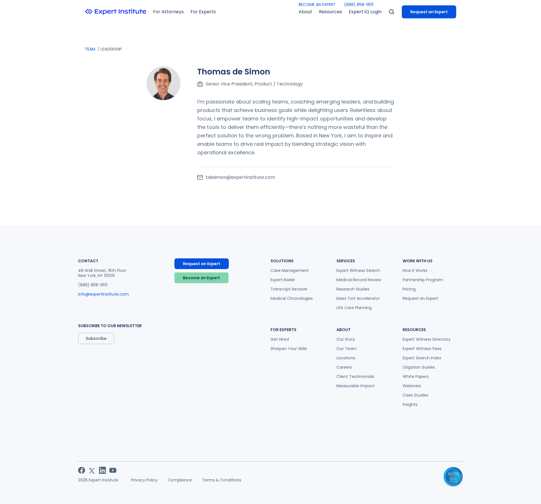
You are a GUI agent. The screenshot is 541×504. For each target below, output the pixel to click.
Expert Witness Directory (427, 339)
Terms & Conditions (221, 480)
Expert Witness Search (358, 270)
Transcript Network (288, 289)
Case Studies (415, 395)
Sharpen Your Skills (288, 348)
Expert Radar (282, 279)
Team (90, 49)
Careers (344, 367)
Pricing (409, 289)
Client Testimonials (355, 376)
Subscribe (96, 338)
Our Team (346, 348)
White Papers (416, 376)
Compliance (180, 480)
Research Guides (352, 289)
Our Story (345, 339)
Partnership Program (423, 279)
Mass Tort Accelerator (358, 298)
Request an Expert (429, 12)
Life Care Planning (354, 307)
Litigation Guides (419, 367)
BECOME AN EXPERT (317, 4)
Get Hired (279, 339)
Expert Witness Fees (422, 348)
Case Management (289, 270)
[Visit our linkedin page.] (102, 470)
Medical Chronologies (291, 298)
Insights (410, 404)
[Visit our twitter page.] (92, 470)
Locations (345, 357)
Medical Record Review (358, 279)
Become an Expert (201, 278)
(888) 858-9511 (358, 4)
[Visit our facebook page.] (81, 470)
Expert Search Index (422, 357)
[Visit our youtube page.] (112, 470)
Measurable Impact (355, 385)
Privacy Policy (144, 480)
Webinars (412, 385)
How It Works (415, 270)
